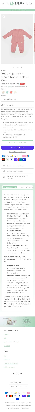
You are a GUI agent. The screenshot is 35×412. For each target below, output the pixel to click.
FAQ (5, 338)
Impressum (15, 405)
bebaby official (12, 402)
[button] (4, 4)
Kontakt (6, 334)
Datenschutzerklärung (13, 408)
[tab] (10, 187)
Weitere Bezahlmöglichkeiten (17, 151)
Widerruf (7, 359)
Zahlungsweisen (9, 367)
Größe (3, 96)
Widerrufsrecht (25, 408)
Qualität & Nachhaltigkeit (12, 342)
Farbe (3, 89)
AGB (5, 356)
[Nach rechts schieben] (21, 67)
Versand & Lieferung (11, 363)
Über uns (7, 346)
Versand (10, 86)
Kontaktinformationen (25, 405)
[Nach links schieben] (14, 67)
